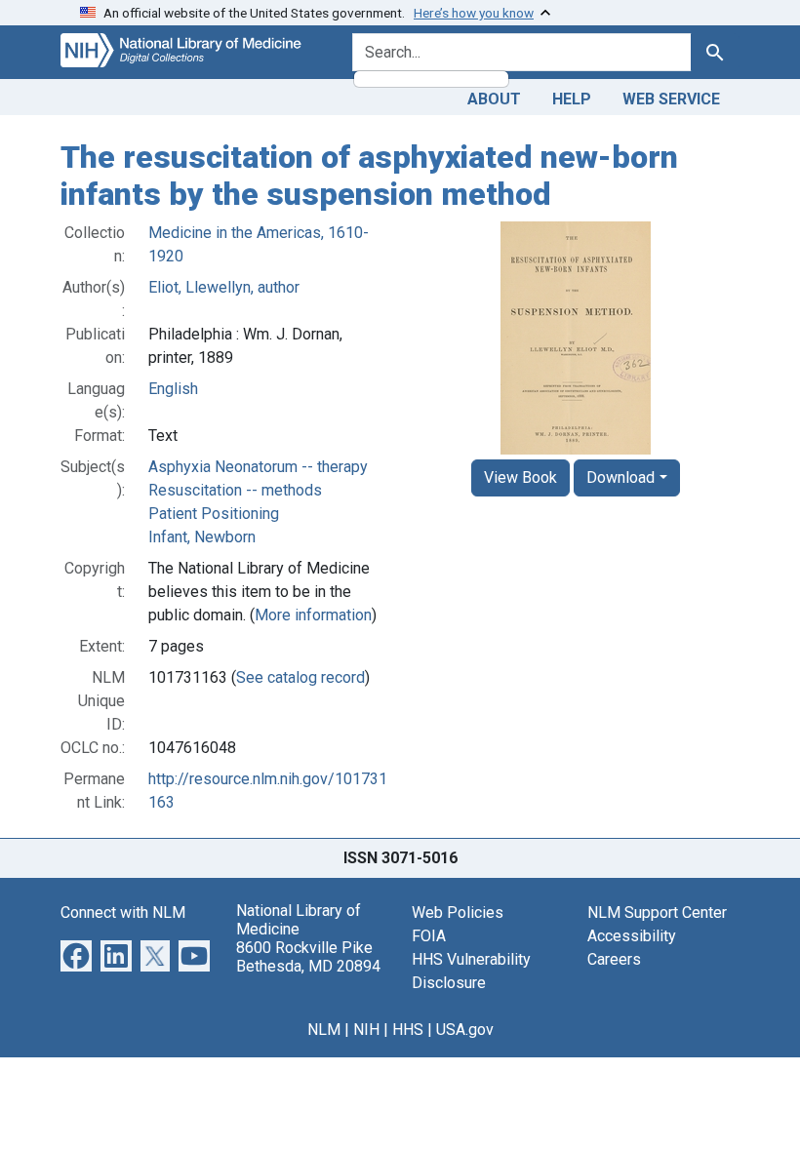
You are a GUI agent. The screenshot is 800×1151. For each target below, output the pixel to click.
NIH (366, 1029)
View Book (520, 477)
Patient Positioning (213, 513)
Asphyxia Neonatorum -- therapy (258, 466)
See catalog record (300, 677)
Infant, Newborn (202, 537)
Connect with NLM (122, 912)
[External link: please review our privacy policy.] (76, 954)
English (173, 388)
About (494, 99)
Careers (614, 959)
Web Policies (457, 912)
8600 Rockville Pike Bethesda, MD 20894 (308, 956)
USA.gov (465, 1029)
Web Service (671, 99)
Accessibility (631, 936)
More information (313, 615)
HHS (407, 1029)
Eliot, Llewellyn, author (224, 287)
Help (571, 99)
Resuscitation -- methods (235, 490)
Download (620, 477)
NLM (323, 1029)
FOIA (429, 936)
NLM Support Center (657, 912)
